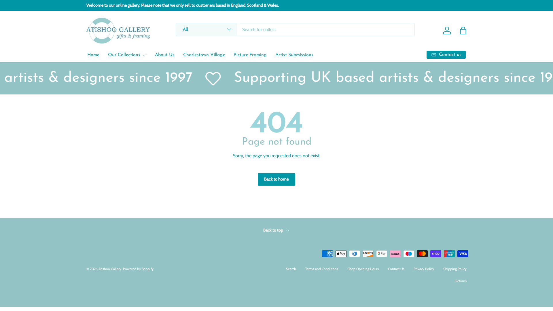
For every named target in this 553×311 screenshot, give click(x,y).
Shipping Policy (455, 269)
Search (291, 269)
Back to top (273, 230)
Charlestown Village (204, 55)
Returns (461, 281)
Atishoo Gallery (110, 269)
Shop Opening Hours (363, 269)
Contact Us (396, 269)
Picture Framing (250, 55)
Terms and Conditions (321, 269)
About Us (165, 55)
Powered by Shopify (138, 269)
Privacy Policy (424, 269)
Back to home (276, 179)
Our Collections (124, 55)
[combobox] (295, 29)
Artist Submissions (294, 55)
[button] (463, 30)
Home (93, 55)
